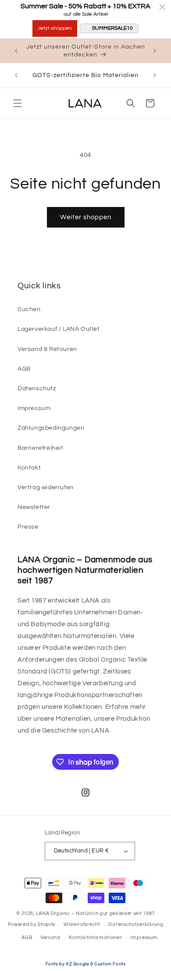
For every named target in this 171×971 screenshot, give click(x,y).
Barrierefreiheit (41, 448)
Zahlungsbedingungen (51, 428)
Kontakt (29, 468)
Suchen (29, 309)
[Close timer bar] (162, 7)
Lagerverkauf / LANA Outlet (59, 329)
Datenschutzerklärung (135, 924)
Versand (50, 937)
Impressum (34, 408)
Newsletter (34, 507)
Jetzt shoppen (55, 28)
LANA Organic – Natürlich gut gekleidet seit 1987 (95, 913)
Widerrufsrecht (82, 924)
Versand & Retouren (47, 349)
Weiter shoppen (85, 217)
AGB (24, 369)
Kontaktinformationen (95, 937)
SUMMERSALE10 (112, 28)
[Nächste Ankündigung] (154, 50)
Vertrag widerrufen (46, 487)
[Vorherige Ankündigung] (16, 50)
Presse (28, 527)
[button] (17, 103)
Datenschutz (37, 389)
